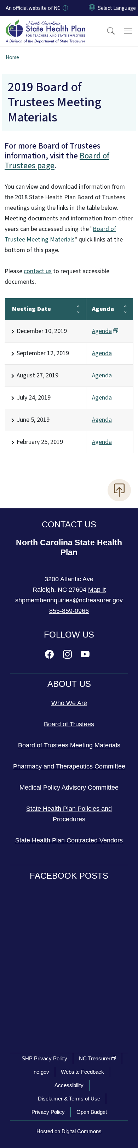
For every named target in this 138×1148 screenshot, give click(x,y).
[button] (106, 31)
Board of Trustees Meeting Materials (69, 745)
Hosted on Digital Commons (69, 1131)
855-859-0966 (69, 610)
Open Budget (91, 1112)
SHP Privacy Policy (44, 1058)
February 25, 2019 (40, 442)
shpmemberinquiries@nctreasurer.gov (69, 600)
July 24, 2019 (34, 397)
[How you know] (65, 8)
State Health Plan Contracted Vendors (69, 840)
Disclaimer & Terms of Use (69, 1099)
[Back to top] (119, 490)
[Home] (45, 24)
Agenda (102, 353)
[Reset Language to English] (92, 8)
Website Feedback (82, 1072)
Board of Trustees (69, 724)
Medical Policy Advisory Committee (69, 787)
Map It (97, 589)
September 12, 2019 (43, 353)
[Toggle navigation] (128, 31)
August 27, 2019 (37, 375)
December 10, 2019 (42, 331)
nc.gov (41, 1072)
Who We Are (69, 703)
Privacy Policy (48, 1112)
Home (12, 57)
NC (94, 1058)
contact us (38, 271)
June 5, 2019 (33, 419)
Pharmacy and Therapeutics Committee (69, 766)
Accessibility (69, 1085)
